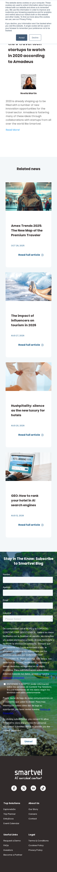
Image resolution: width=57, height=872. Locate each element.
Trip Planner (9, 813)
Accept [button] (22, 37)
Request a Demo (12, 840)
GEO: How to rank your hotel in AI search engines (24, 500)
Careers (32, 813)
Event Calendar (11, 823)
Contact (32, 818)
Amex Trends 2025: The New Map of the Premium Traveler (27, 230)
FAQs (6, 845)
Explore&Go (9, 809)
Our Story (33, 809)
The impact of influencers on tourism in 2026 (23, 320)
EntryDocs (8, 818)
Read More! (13, 130)
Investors (8, 850)
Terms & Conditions (38, 840)
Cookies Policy (36, 845)
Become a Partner (12, 854)
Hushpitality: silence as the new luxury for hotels (28, 410)
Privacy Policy (35, 850)
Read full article (29, 254)
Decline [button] (35, 37)
